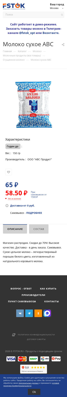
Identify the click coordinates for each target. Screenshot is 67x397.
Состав (38, 229)
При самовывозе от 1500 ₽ (39, 194)
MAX (47, 313)
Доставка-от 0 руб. (22, 205)
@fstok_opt (27, 33)
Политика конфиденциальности (36, 334)
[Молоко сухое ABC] (33, 104)
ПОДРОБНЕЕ (34, 212)
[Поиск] (62, 15)
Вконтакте (50, 33)
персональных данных (29, 383)
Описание (15, 229)
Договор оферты (36, 339)
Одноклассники (38, 313)
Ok (34, 392)
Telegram (29, 313)
